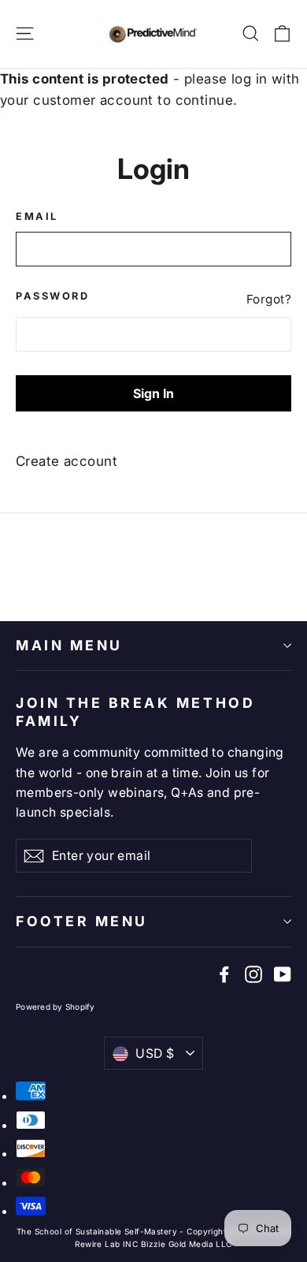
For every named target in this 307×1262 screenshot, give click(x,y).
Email (37, 216)
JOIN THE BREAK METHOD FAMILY (135, 711)
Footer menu (82, 921)
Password (52, 296)
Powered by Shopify (55, 1006)
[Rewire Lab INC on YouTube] (282, 974)
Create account (66, 461)
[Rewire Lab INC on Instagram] (253, 974)
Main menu (69, 645)
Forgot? (268, 299)
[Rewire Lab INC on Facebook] (224, 974)
